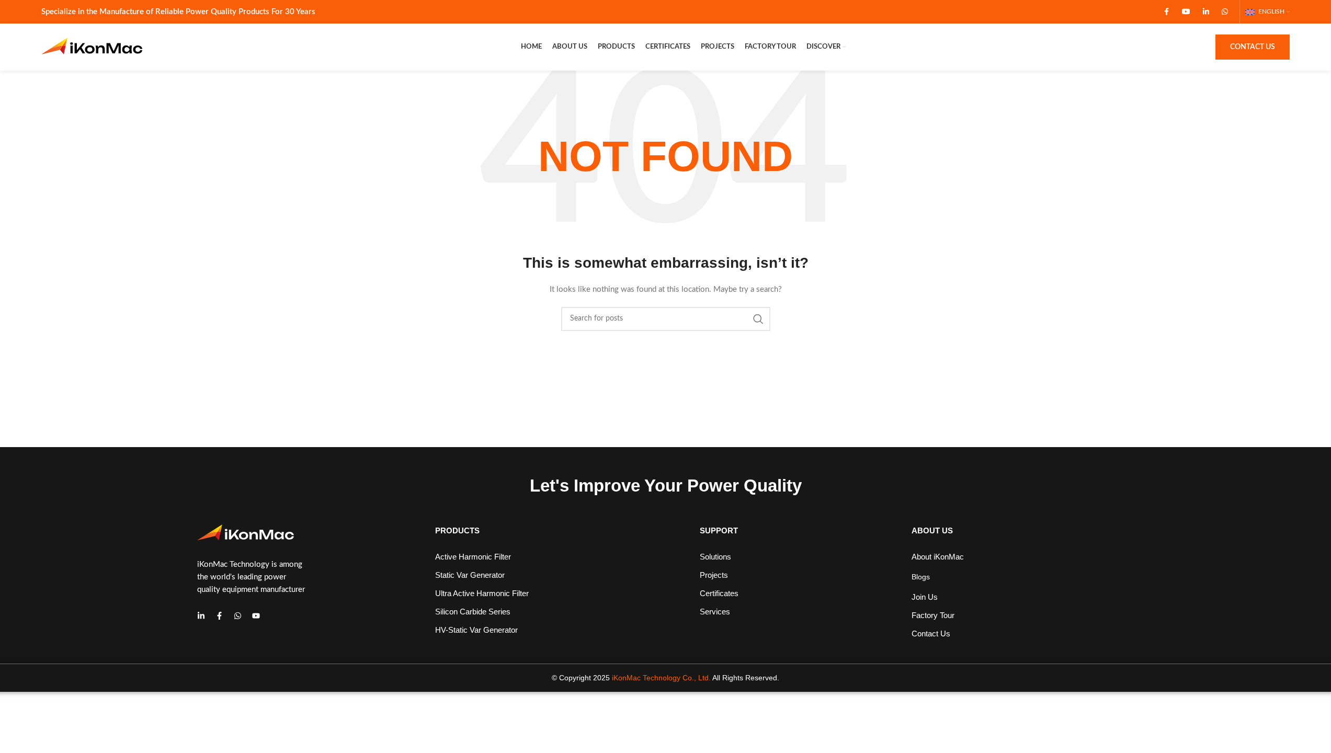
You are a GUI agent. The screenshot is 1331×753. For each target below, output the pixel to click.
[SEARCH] (758, 319)
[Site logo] (96, 47)
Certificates (719, 593)
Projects (714, 575)
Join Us (925, 596)
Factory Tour (933, 615)
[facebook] (219, 616)
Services (715, 611)
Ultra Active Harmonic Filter (482, 593)
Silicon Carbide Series (472, 611)
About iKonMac (938, 556)
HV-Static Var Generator (476, 629)
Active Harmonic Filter (473, 556)
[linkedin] (201, 616)
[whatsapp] (238, 616)
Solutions (715, 556)
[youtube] (256, 616)
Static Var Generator (470, 575)
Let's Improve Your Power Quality (666, 485)
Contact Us (1252, 47)
